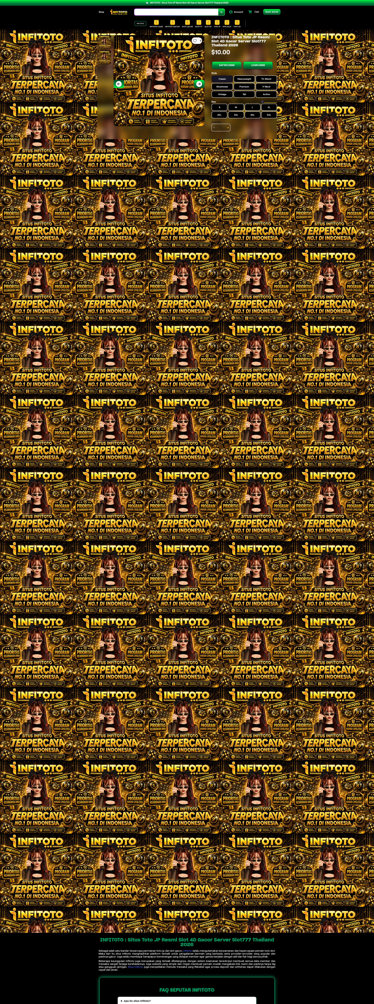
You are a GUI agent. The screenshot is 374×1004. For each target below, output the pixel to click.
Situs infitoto (135, 966)
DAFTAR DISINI (226, 65)
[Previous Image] (119, 84)
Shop (101, 12)
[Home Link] (119, 12)
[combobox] (176, 12)
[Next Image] (199, 84)
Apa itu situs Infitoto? (137, 1000)
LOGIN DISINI (258, 65)
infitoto (187, 950)
